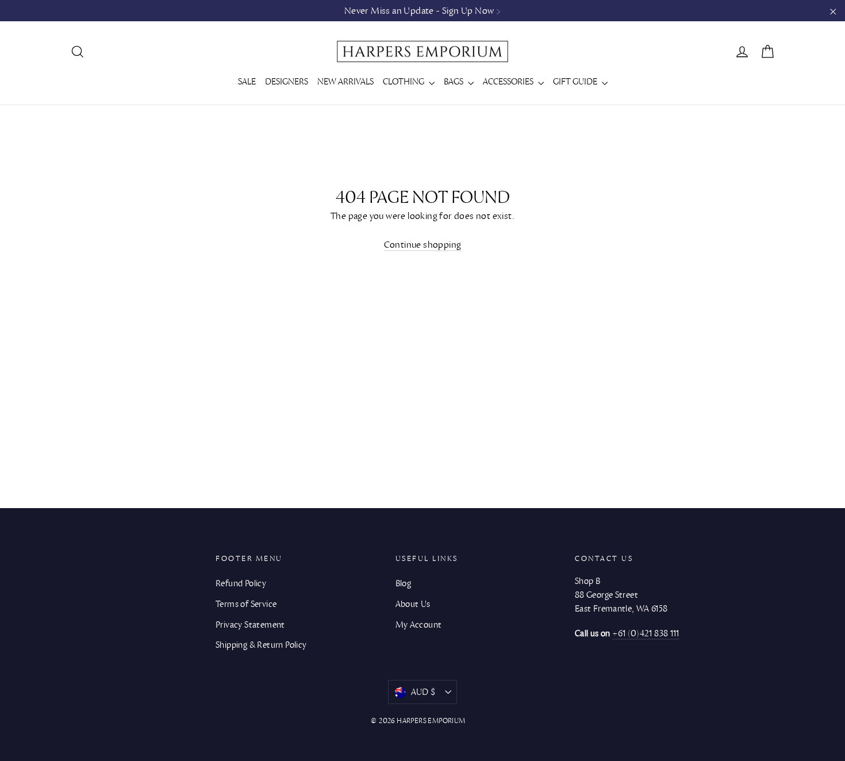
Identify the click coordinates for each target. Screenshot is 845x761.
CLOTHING (404, 81)
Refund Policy (241, 583)
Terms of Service (246, 604)
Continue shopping (423, 244)
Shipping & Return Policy (261, 645)
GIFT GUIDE (576, 81)
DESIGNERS (286, 81)
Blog (403, 583)
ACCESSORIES (509, 81)
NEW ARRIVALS (345, 81)
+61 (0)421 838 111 (645, 633)
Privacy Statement (250, 625)
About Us (413, 604)
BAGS (454, 81)
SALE (247, 81)
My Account (418, 625)
